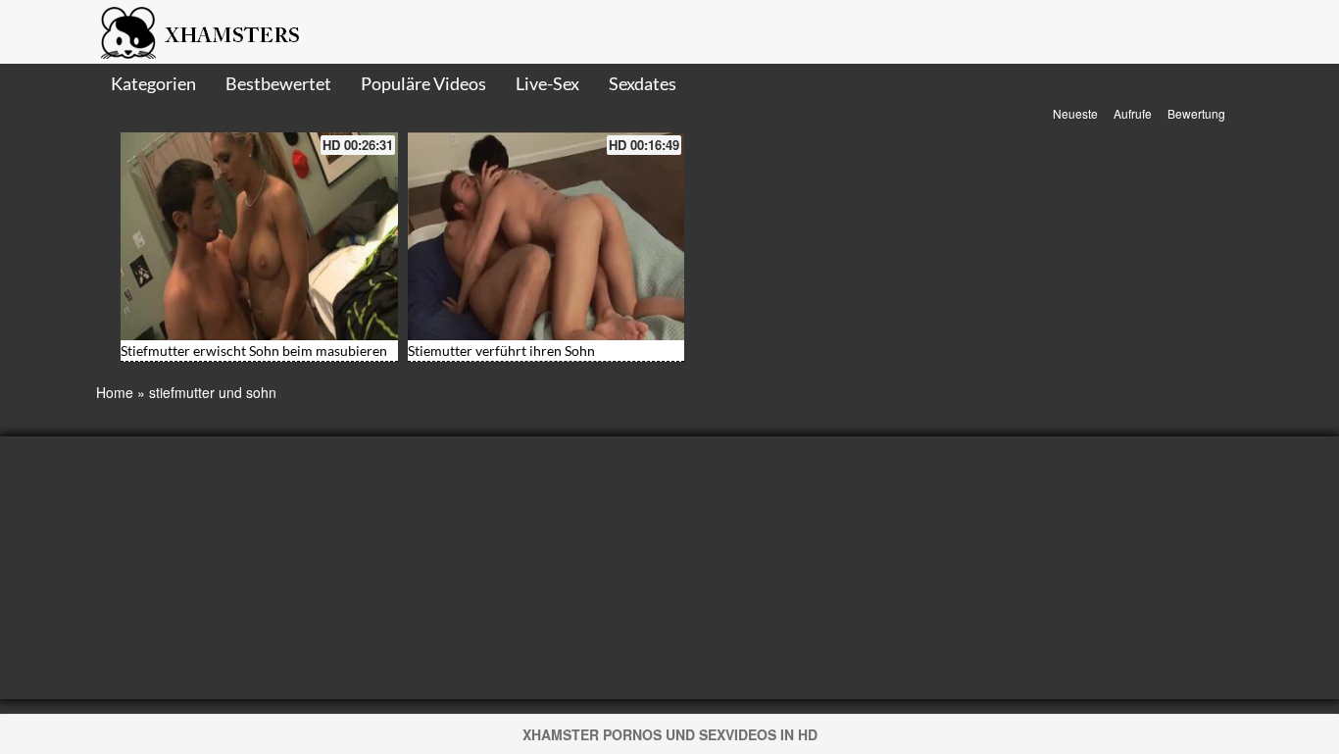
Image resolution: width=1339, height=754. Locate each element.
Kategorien (153, 83)
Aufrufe (1133, 113)
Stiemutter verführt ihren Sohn (501, 350)
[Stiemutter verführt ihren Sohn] (546, 236)
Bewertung (1196, 113)
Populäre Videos (423, 83)
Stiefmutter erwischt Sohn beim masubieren (254, 350)
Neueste (1075, 113)
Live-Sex (547, 83)
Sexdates (642, 83)
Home (114, 392)
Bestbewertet (278, 83)
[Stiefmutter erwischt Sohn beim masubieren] (259, 236)
